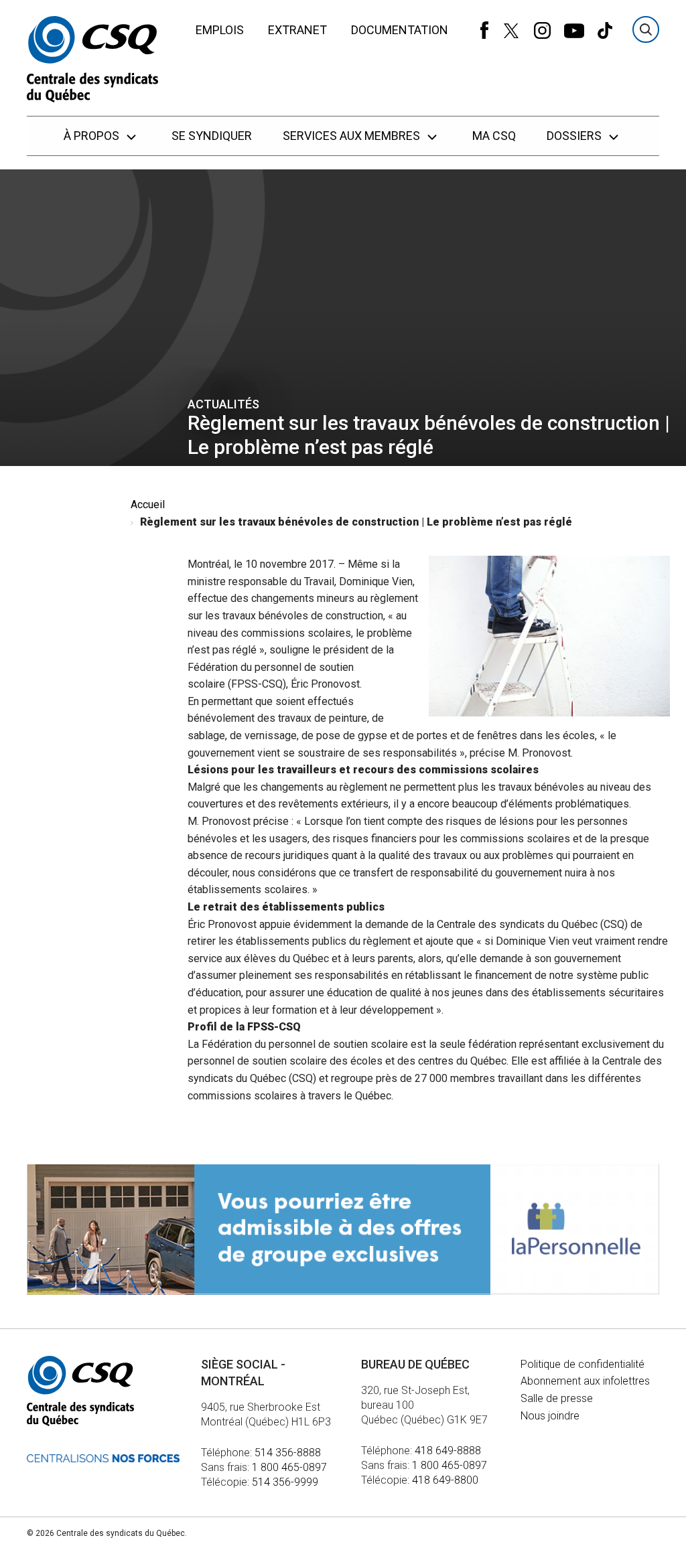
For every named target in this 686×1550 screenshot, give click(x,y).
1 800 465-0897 (289, 1467)
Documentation (399, 30)
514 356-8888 (288, 1452)
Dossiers (575, 136)
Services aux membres (353, 136)
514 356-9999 (285, 1482)
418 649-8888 (448, 1450)
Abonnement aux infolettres (585, 1381)
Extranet (297, 30)
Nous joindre (550, 1415)
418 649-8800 (445, 1480)
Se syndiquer (212, 136)
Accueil (148, 504)
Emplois (220, 30)
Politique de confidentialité (582, 1364)
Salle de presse (557, 1398)
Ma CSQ (494, 136)
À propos (93, 136)
